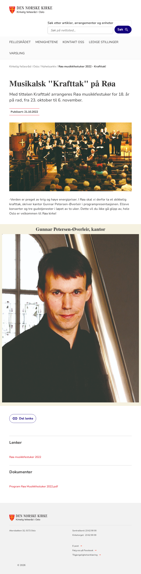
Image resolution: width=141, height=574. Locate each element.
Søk (120, 29)
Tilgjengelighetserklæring (84, 555)
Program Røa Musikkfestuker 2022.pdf (33, 486)
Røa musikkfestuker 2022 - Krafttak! (82, 66)
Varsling (17, 53)
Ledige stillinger (103, 42)
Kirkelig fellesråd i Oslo (24, 66)
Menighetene (46, 42)
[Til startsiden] (30, 10)
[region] (70, 315)
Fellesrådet (20, 42)
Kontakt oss (73, 42)
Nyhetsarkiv (48, 66)
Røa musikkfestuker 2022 (25, 457)
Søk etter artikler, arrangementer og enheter (80, 23)
